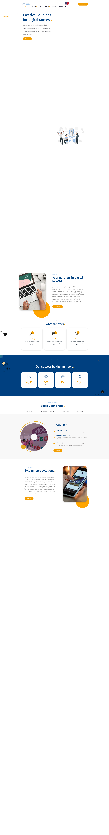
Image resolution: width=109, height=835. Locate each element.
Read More (27, 38)
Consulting (54, 6)
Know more (58, 450)
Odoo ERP (47, 6)
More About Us (57, 306)
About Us (34, 6)
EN (65, 6)
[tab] (29, 412)
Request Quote (83, 4)
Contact (61, 6)
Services (40, 6)
